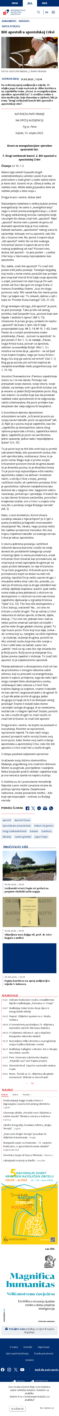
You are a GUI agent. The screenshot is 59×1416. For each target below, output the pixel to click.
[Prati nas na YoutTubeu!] (22, 1370)
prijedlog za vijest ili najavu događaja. (31, 1330)
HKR (44, 3)
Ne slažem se (47, 1407)
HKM (15, 3)
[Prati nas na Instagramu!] (9, 1370)
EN (46, 12)
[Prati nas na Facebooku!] (3, 1370)
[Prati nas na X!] (16, 1370)
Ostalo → (28, 1094)
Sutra (15, 1094)
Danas (4, 1094)
